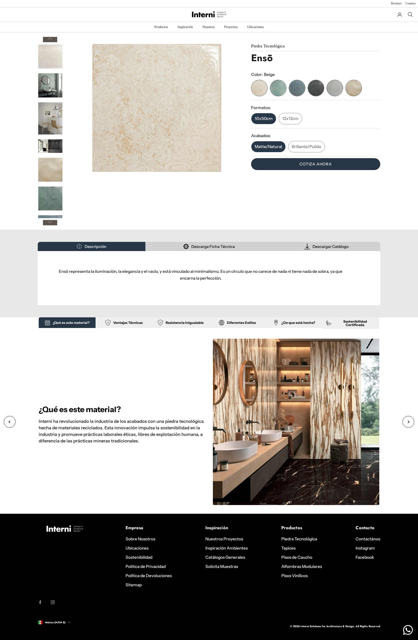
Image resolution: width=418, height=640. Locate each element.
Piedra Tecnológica (299, 538)
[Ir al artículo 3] (50, 118)
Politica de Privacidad (146, 566)
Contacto (410, 3)
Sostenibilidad (139, 557)
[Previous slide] (9, 422)
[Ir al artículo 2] (50, 85)
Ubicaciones (255, 27)
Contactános (368, 538)
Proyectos (231, 27)
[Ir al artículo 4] (50, 146)
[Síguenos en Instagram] (52, 602)
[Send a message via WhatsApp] (408, 630)
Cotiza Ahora (315, 164)
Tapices (288, 548)
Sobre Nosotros (140, 538)
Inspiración (185, 27)
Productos (161, 27)
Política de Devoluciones (149, 575)
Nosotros (208, 27)
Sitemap (134, 584)
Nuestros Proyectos (224, 538)
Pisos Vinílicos (294, 575)
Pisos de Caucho (296, 557)
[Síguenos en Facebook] (40, 602)
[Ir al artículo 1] (50, 56)
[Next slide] (408, 422)
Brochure (396, 3)
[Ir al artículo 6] (50, 198)
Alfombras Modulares (301, 566)
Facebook (365, 557)
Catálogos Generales (225, 557)
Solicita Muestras (221, 566)
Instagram (365, 548)
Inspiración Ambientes (226, 548)
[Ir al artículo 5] (50, 169)
